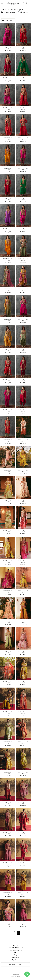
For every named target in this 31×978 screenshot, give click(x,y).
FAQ (15, 952)
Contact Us (15, 957)
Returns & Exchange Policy (15, 950)
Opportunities (15, 959)
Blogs (15, 955)
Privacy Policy (15, 945)
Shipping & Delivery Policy (15, 947)
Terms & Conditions (15, 943)
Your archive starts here (15, 964)
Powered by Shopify (15, 976)
